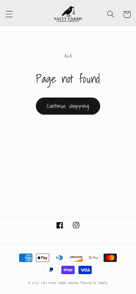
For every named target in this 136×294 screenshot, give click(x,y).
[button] (9, 14)
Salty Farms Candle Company (59, 282)
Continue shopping (68, 105)
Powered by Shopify (94, 282)
